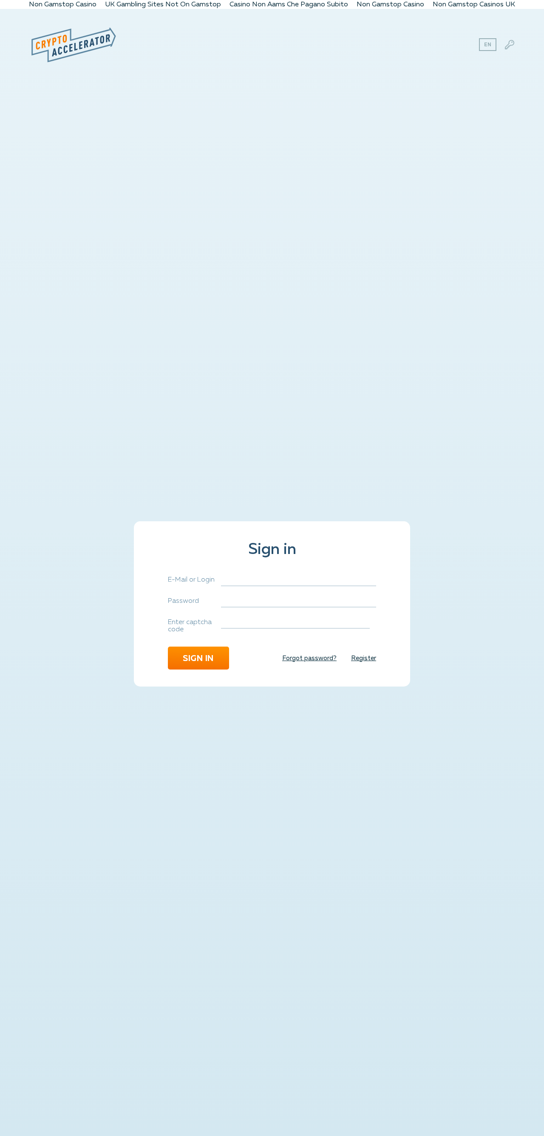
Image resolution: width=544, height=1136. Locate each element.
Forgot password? (309, 658)
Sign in (198, 658)
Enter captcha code (190, 626)
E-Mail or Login (191, 579)
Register (363, 658)
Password (183, 601)
